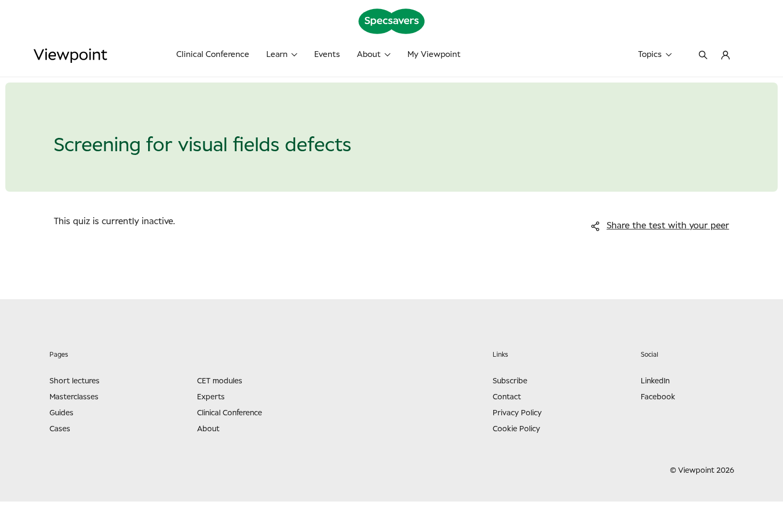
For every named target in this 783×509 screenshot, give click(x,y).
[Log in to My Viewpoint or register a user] (725, 56)
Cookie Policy (516, 429)
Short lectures (75, 381)
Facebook (658, 397)
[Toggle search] (703, 56)
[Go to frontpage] (107, 55)
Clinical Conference (212, 55)
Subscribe (510, 381)
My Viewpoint (434, 55)
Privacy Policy (517, 413)
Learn (277, 55)
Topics (650, 55)
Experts (211, 397)
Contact (507, 397)
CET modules (219, 381)
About (369, 55)
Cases (60, 429)
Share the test (668, 225)
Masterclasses (74, 397)
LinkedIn (655, 381)
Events (327, 55)
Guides (62, 413)
